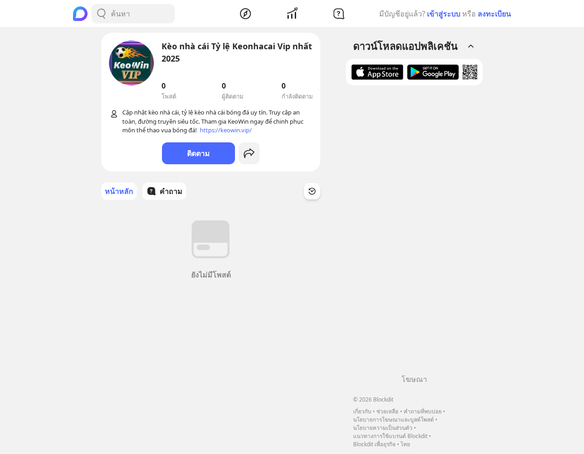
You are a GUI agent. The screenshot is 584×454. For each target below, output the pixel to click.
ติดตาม (198, 153)
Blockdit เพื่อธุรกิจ (374, 444)
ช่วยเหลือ (387, 411)
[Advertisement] (414, 233)
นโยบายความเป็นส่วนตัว (382, 428)
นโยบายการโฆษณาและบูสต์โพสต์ (393, 419)
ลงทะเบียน (494, 14)
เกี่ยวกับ (362, 411)
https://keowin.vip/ (226, 130)
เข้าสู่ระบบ (443, 14)
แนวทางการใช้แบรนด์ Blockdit (390, 436)
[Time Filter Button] (312, 191)
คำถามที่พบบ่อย (423, 411)
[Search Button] (101, 14)
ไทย (405, 444)
